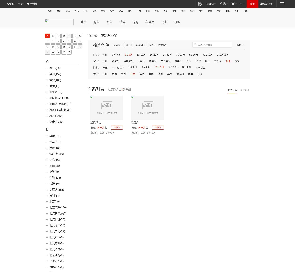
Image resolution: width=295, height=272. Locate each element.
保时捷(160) (56, 153)
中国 (114, 74)
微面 (237, 61)
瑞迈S (135, 122)
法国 (160, 74)
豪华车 (178, 61)
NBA (68, 11)
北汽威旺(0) (56, 243)
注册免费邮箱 (266, 4)
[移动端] (200, 3)
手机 (139, 11)
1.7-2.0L (146, 67)
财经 (103, 11)
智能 (148, 11)
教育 (219, 11)
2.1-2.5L (140, 45)
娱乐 (77, 11)
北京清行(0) (56, 255)
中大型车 (165, 61)
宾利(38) (54, 195)
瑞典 (190, 74)
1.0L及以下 (118, 67)
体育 (59, 11)
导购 (135, 22)
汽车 (121, 11)
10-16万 (141, 54)
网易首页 (11, 4)
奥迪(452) (55, 74)
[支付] (233, 3)
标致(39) (54, 171)
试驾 (122, 22)
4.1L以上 (200, 67)
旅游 (192, 11)
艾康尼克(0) (56, 121)
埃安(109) (55, 80)
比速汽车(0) (56, 261)
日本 (152, 45)
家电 (156, 11)
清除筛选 (162, 45)
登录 (252, 4)
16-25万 (154, 54)
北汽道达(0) (56, 249)
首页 (83, 22)
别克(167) (55, 159)
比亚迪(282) (56, 189)
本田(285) (55, 165)
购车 (96, 22)
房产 (201, 11)
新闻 (50, 11)
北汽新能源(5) (57, 213)
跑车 (207, 61)
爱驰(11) (54, 86)
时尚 (165, 11)
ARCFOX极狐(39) (60, 109)
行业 (164, 22)
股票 (112, 11)
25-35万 (167, 54)
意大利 (180, 74)
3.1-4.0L (186, 67)
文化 (183, 11)
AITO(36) (54, 68)
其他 (199, 74)
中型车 (152, 61)
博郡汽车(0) (56, 267)
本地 (228, 11)
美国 (142, 74)
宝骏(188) (55, 147)
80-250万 (207, 54)
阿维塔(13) (55, 92)
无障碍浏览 (32, 4)
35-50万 (180, 54)
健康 (236, 11)
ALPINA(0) (55, 115)
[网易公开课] (211, 3)
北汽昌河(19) (57, 231)
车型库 (149, 22)
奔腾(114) (55, 177)
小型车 (141, 61)
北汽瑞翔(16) (57, 225)
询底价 (117, 127)
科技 (130, 11)
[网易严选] (223, 3)
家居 (210, 11)
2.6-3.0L (173, 67)
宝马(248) (55, 142)
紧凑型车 (128, 61)
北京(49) (54, 201)
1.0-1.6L (132, 67)
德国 (123, 74)
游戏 (94, 11)
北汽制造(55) (57, 219)
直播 (174, 11)
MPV (198, 60)
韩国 (151, 74)
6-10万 (118, 45)
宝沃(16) (54, 183)
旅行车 (218, 61)
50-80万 (193, 54)
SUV (188, 60)
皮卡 (129, 45)
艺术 (245, 11)
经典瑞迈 (95, 122)
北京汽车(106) (58, 207)
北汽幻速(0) (56, 237)
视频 (177, 22)
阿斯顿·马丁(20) (59, 98)
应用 (20, 4)
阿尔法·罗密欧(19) (60, 104)
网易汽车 (105, 35)
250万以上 (222, 54)
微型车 (115, 61)
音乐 (85, 11)
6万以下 (116, 54)
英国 (169, 74)
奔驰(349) (55, 136)
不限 (105, 54)
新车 (109, 22)
